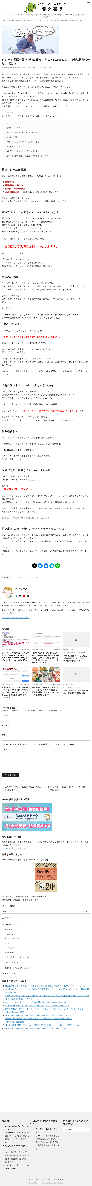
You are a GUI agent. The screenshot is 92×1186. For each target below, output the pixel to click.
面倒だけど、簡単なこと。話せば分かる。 (22, 151)
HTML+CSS (10, 929)
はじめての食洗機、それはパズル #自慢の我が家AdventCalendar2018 (36, 1002)
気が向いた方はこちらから (14, 848)
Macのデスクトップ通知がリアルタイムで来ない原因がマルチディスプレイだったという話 (45, 985)
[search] (87, 911)
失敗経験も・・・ (13, 146)
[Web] (16, 595)
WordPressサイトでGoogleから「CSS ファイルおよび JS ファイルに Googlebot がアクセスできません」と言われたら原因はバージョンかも (15, 692)
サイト (4, 734)
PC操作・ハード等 (13, 939)
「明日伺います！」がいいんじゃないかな (22, 141)
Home (4, 20)
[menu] (88, 3)
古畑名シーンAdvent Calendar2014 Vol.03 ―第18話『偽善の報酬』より (37, 1005)
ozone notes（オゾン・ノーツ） (17, 1128)
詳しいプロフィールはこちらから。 (15, 617)
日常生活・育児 (11, 973)
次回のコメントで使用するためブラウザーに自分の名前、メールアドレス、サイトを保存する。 (41, 744)
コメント (6, 749)
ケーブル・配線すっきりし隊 (47, 1130)
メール (5, 725)
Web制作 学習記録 (15, 20)
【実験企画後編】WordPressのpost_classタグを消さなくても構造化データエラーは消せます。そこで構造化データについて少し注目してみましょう (45, 658)
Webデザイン (11, 948)
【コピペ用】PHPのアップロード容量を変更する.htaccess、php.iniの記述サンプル (42, 1025)
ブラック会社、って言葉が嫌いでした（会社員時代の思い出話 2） (76, 691)
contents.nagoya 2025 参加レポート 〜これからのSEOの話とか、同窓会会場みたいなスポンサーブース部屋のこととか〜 (45, 691)
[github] (28, 595)
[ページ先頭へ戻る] (30, 1124)
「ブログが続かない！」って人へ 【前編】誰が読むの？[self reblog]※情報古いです (76, 658)
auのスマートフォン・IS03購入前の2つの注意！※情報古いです (24, 788)
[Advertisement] (46, 1069)
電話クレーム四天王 (14, 127)
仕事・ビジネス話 (11, 962)
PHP (8, 943)
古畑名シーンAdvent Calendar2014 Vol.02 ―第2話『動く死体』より (35, 1028)
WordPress (10, 952)
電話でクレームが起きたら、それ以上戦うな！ (24, 132)
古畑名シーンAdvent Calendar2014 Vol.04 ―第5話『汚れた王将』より (36, 1015)
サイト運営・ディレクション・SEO (36, 20)
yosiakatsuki (45, 1183)
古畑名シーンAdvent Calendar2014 (19, 967)
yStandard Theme (34, 1183)
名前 (4, 715)
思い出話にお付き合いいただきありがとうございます (27, 155)
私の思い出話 (11, 137)
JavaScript (10, 934)
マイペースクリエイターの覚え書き (49, 1179)
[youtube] (24, 595)
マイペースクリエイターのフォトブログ (17, 1167)
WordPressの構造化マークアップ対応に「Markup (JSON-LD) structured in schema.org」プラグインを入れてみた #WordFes (15, 656)
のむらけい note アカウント (16, 1147)
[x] (20, 595)
